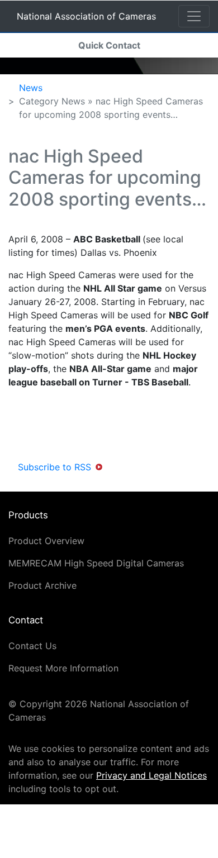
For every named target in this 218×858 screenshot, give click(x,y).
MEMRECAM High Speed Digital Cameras (96, 563)
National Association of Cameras (86, 18)
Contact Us (32, 645)
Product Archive (42, 585)
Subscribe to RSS (54, 467)
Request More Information (63, 668)
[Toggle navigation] (194, 16)
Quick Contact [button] (109, 45)
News (30, 87)
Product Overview (46, 540)
